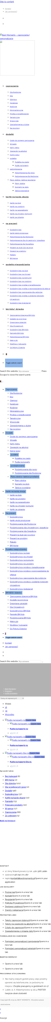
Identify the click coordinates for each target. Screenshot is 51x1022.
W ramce (9, 808)
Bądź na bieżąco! (7, 821)
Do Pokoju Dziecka (18, 629)
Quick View (31, 720)
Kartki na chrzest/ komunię (22, 506)
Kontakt (8, 9)
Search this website (9, 371)
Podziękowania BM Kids (20, 618)
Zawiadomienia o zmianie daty (19, 931)
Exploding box (16, 517)
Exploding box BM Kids (20, 611)
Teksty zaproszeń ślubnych (17, 920)
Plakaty (13, 542)
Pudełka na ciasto (23, 458)
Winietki (13, 440)
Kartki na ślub (16, 495)
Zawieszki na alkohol (19, 447)
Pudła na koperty (22, 462)
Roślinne (13, 408)
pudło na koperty (11, 693)
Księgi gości (15, 451)
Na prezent (11, 513)
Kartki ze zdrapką (17, 509)
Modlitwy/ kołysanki (18, 625)
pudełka (14, 455)
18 (6, 707)
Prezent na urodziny (18, 538)
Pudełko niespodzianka (16, 549)
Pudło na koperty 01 (19, 745)
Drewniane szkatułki (18, 603)
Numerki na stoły (22, 484)
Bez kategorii (11, 776)
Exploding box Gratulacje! (21, 589)
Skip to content (7, 1)
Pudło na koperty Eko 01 (21, 762)
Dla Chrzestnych (17, 607)
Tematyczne (15, 418)
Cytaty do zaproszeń (14, 927)
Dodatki (9, 433)
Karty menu (15, 444)
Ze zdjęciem (11, 816)
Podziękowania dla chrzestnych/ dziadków (29, 528)
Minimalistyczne (17, 411)
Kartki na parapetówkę (20, 502)
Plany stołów (20, 480)
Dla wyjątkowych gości (15, 787)
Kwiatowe (14, 404)
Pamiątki (9, 801)
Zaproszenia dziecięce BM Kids (23, 596)
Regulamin (10, 899)
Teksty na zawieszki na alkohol (19, 924)
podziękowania (17, 466)
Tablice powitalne (22, 488)
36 (6, 711)
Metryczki (14, 621)
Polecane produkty (14, 805)
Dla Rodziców (16, 393)
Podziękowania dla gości (26, 469)
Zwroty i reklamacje (14, 910)
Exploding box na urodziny (22, 564)
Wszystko (9, 714)
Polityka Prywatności (14, 903)
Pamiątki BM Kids (17, 614)
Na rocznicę (15, 429)
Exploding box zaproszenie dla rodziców (28, 578)
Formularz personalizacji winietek (20, 948)
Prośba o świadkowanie (20, 415)
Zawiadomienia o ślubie (20, 426)
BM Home (14, 546)
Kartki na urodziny (18, 499)
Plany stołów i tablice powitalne (25, 477)
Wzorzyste (14, 422)
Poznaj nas (10, 892)
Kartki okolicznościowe (20, 520)
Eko (11, 397)
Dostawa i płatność (14, 906)
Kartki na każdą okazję (15, 491)
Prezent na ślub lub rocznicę (22, 535)
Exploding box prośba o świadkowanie (27, 567)
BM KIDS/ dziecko (14, 593)
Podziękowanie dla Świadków (23, 531)
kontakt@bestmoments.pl (23, 878)
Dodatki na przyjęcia (19, 600)
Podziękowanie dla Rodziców (28, 473)
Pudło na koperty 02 (19, 729)
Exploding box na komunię (22, 560)
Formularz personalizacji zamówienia (22, 941)
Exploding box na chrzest (21, 557)
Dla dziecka (10, 783)
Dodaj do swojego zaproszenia (24, 436)
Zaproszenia (11, 389)
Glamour (13, 400)
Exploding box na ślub (20, 553)
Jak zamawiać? (11, 11)
